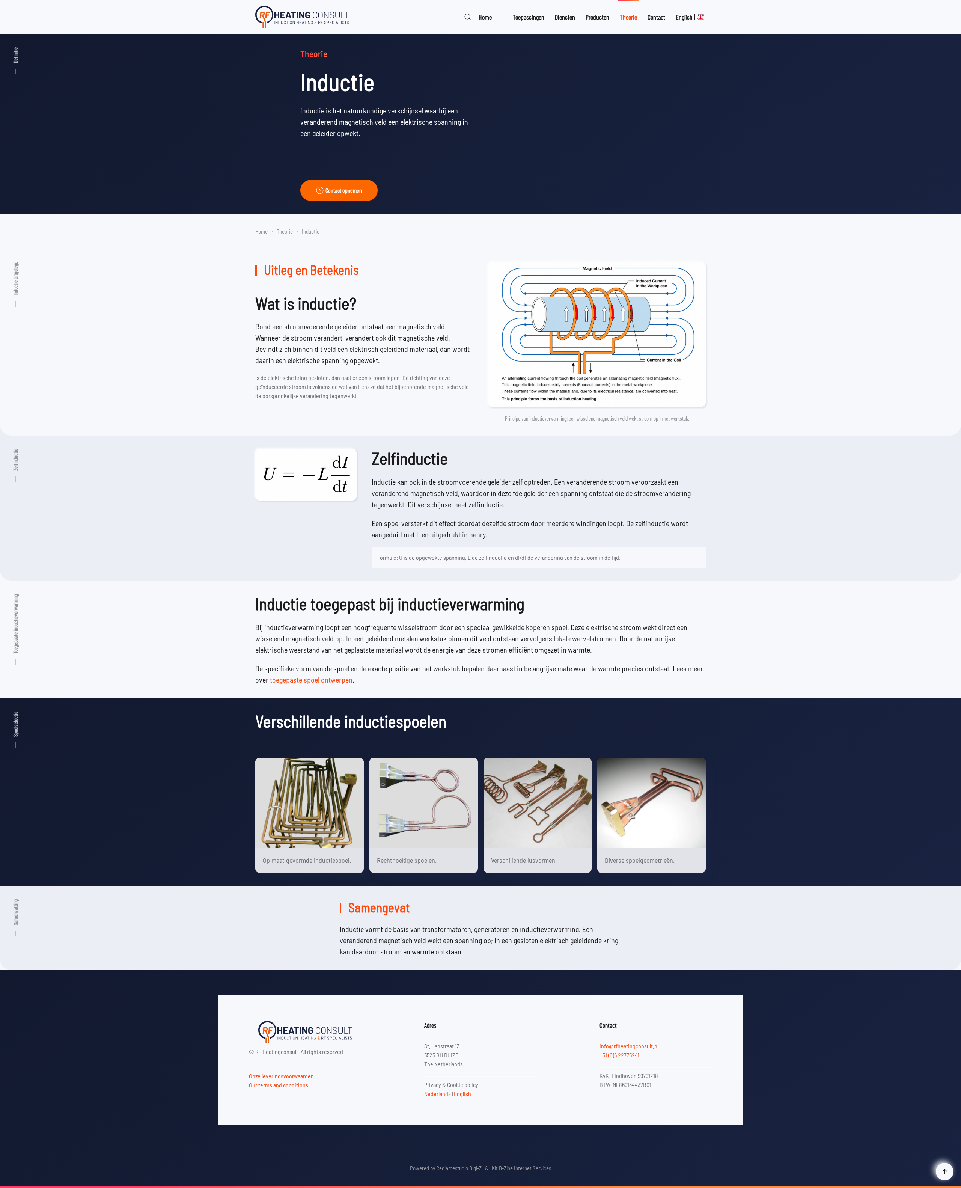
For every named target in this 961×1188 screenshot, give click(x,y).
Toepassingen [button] (528, 17)
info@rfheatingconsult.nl (628, 1045)
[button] (467, 17)
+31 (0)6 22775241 (619, 1054)
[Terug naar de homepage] (302, 17)
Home (485, 17)
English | (685, 17)
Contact (656, 17)
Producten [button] (597, 17)
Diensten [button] (565, 17)
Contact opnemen (343, 190)
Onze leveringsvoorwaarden (281, 1075)
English (462, 1093)
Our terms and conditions (278, 1084)
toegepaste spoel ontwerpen (311, 679)
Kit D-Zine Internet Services (521, 1168)
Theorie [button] (628, 17)
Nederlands (437, 1093)
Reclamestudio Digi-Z (459, 1168)
